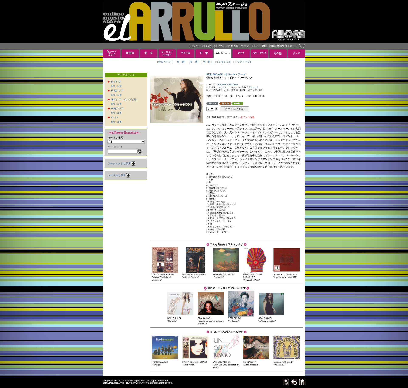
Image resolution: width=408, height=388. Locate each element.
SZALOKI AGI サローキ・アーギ (225, 74)
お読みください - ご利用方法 (222, 45)
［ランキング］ (222, 61)
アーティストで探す (119, 163)
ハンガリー (223, 87)
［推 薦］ (193, 61)
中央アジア (117, 108)
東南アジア (117, 90)
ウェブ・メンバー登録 (254, 45)
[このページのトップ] (286, 384)
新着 (113, 86)
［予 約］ (206, 61)
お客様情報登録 (278, 45)
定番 (119, 86)
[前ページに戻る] (294, 384)
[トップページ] (302, 384)
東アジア (116, 81)
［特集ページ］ (165, 61)
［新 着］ (180, 61)
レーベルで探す (117, 175)
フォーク (254, 87)
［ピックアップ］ (242, 61)
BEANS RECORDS (228, 84)
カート (293, 45)
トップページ (195, 45)
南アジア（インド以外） (125, 99)
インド (115, 117)
